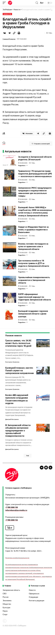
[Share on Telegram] (9, 33)
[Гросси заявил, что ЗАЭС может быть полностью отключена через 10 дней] (43, 343)
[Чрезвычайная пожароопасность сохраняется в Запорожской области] (9, 281)
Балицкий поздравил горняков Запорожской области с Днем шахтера (33, 314)
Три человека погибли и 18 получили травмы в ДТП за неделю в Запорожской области (33, 263)
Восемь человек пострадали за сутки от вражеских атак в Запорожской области (33, 246)
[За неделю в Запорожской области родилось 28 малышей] (9, 160)
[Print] (19, 33)
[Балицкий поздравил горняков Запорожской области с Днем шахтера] (9, 315)
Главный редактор (9, 39)
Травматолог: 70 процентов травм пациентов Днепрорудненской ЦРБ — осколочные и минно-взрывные (35, 174)
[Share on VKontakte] (4, 33)
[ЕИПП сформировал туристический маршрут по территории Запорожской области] (9, 298)
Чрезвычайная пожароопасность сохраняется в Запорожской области (34, 280)
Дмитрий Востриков (12, 419)
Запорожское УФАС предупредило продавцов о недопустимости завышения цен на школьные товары (35, 191)
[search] (37, 3)
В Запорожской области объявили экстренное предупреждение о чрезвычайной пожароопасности (18, 430)
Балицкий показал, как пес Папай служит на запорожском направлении (19, 370)
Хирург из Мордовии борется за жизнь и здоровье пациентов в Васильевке (33, 229)
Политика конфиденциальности (17, 558)
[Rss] (50, 467)
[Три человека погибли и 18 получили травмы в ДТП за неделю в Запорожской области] (9, 264)
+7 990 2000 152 (11, 520)
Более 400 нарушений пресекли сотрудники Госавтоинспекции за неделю (16, 399)
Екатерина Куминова (12, 362)
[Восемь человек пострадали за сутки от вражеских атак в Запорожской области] (9, 247)
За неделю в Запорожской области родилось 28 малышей (35, 158)
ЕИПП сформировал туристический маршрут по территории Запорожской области (34, 297)
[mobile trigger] (5, 3)
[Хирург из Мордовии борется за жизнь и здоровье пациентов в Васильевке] (9, 230)
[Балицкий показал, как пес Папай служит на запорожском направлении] (43, 370)
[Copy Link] (14, 33)
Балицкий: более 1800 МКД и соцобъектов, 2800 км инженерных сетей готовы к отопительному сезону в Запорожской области (35, 211)
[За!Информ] (10, 3)
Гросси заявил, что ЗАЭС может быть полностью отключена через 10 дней (18, 343)
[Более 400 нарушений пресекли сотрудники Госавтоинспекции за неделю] (43, 398)
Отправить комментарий (42, 144)
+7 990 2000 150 (11, 507)
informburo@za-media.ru (16, 510)
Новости (7, 14)
